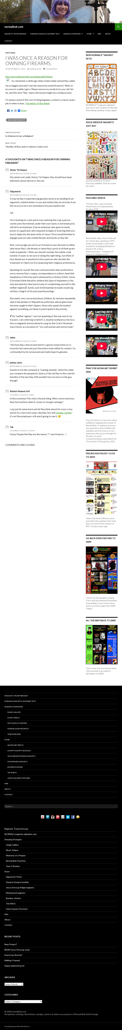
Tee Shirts (12, 772)
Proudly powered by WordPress (17, 1026)
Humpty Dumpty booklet (19, 750)
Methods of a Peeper (17, 723)
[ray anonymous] (8, 80)
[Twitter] (12, 110)
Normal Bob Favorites (18, 729)
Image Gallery (14, 712)
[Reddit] (15, 110)
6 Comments (51, 69)
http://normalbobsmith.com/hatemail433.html (29, 76)
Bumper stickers (15, 767)
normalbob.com (13, 26)
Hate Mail (10, 53)
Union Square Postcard (18, 778)
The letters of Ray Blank (37, 103)
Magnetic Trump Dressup (15, 34)
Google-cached (63, 412)
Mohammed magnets (17, 761)
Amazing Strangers (72, 34)
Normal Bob (35, 69)
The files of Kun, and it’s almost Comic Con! (26, 145)
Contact (8, 41)
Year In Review (14, 734)
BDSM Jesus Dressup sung (16, 949)
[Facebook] (8, 110)
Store (89, 34)
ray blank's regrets (17, 120)
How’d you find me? (13, 955)
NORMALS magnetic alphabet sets (45, 34)
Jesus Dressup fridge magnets (21, 756)
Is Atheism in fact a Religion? (19, 134)
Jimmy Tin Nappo (18, 170)
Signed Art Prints (15, 745)
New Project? (10, 944)
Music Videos (13, 718)
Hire (99, 34)
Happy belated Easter (14, 965)
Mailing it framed (12, 960)
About (108, 34)
